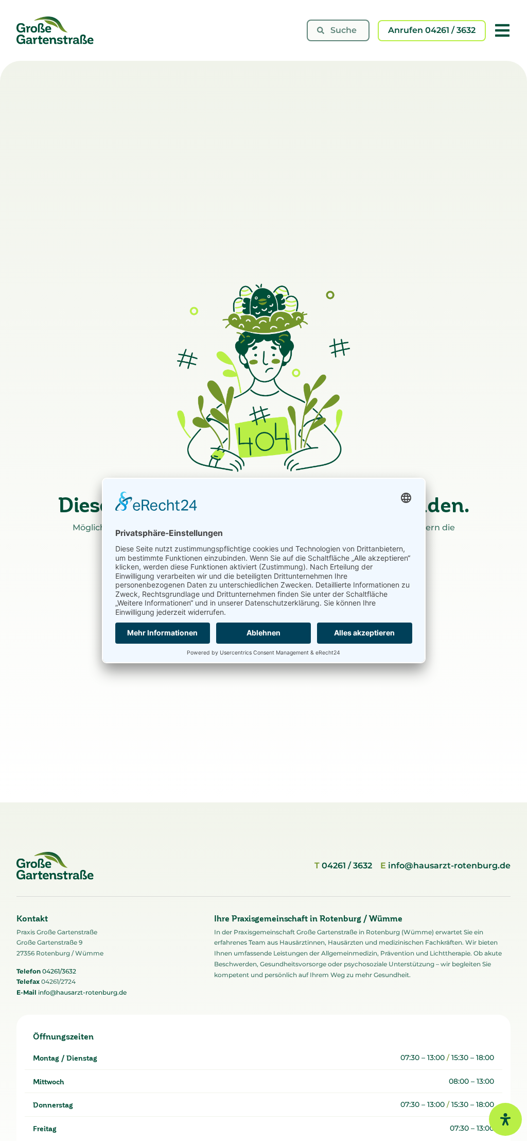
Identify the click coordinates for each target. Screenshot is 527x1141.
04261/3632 (59, 971)
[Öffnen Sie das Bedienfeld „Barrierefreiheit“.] (505, 1119)
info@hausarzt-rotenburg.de (82, 992)
